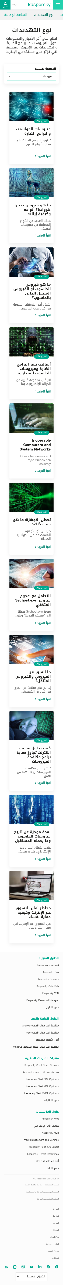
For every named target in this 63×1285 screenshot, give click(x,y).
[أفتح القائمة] (58, 5)
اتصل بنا (56, 1209)
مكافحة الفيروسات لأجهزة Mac (42, 1033)
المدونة (56, 1230)
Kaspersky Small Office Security (41, 1065)
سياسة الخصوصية (52, 1184)
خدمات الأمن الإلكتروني (46, 1126)
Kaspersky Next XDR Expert (44, 1147)
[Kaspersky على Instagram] (23, 1267)
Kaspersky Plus (51, 972)
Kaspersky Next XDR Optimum (42, 1086)
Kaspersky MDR (50, 1133)
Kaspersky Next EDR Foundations (41, 1072)
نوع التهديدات (43, 15)
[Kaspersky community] (6, 1267)
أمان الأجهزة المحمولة (47, 1040)
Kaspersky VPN (50, 993)
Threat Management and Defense (40, 1140)
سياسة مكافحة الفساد (33, 1184)
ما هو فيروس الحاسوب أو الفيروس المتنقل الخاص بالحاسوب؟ (32, 291)
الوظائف (55, 1258)
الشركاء (56, 1223)
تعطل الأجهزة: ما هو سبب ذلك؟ (32, 522)
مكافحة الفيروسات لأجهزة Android (40, 1026)
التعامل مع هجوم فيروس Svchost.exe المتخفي (33, 600)
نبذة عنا (56, 1216)
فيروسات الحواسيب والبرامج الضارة (33, 131)
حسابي (5, 6)
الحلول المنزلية (49, 958)
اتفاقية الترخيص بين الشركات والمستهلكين (42, 1192)
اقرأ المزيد (44, 156)
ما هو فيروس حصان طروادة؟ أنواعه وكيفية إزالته (33, 209)
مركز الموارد (54, 1237)
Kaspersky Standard (48, 965)
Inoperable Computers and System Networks (35, 445)
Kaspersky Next (50, 1119)
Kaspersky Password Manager (42, 1000)
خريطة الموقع (53, 1251)
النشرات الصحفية (52, 1244)
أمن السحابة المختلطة (47, 1161)
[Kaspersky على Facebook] (57, 1267)
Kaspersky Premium (48, 979)
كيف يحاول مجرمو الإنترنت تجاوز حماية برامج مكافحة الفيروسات (33, 755)
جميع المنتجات (51, 1100)
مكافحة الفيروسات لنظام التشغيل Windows (36, 1047)
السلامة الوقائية (15, 15)
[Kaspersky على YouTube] (31, 1267)
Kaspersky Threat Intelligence (43, 1154)
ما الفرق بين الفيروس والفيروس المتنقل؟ (33, 676)
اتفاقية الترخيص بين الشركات (48, 1199)
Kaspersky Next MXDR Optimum (41, 1093)
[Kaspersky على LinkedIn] (40, 1267)
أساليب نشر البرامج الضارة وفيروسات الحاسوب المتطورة (34, 369)
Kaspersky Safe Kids (48, 986)
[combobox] (14, 5)
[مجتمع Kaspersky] (15, 1267)
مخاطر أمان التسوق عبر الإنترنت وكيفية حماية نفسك (33, 912)
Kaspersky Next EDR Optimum (42, 1079)
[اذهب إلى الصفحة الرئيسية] (39, 5)
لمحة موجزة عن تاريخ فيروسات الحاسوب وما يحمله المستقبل (32, 836)
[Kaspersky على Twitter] (48, 1267)
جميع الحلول (52, 1007)
